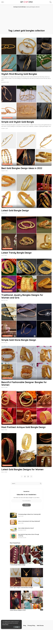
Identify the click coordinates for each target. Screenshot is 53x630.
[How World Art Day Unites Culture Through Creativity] (13, 536)
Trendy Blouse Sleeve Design (17, 565)
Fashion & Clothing (7, 69)
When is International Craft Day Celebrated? (29, 521)
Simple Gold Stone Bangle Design (18, 340)
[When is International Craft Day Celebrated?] (13, 522)
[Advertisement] (26, 18)
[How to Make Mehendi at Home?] (13, 529)
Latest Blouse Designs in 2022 (18, 610)
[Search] (50, 2)
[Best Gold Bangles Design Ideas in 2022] (26, 149)
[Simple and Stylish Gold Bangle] (26, 102)
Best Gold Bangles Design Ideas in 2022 (21, 168)
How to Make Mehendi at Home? (26, 528)
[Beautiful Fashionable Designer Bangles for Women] (26, 363)
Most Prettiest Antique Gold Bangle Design (23, 427)
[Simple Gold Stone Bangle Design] (26, 320)
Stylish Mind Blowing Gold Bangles (19, 74)
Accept (16, 627)
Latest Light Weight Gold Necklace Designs (21, 587)
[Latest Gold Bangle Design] (26, 191)
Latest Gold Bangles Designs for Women (22, 469)
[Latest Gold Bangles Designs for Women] (26, 450)
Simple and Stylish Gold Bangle (17, 121)
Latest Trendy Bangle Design (16, 252)
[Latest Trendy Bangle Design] (26, 233)
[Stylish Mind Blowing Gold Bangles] (26, 54)
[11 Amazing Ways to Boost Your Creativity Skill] (13, 515)
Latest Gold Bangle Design (15, 210)
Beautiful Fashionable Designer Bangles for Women (24, 383)
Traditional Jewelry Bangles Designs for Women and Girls (22, 296)
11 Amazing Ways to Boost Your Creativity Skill (29, 514)
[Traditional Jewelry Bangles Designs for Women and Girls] (26, 275)
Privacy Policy (5, 624)
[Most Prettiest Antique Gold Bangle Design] (26, 408)
